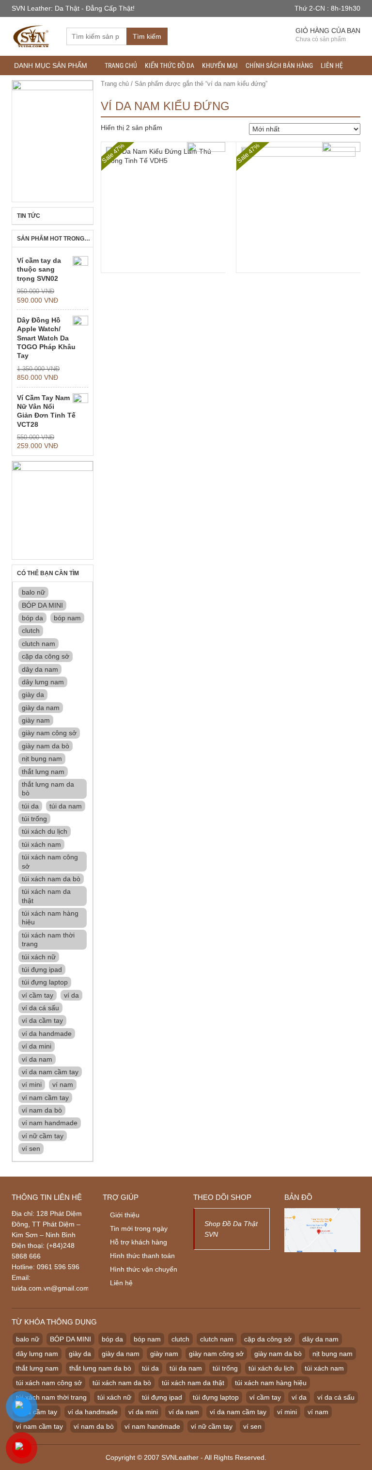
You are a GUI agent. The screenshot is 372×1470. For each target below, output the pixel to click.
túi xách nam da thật (46, 896)
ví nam (62, 1084)
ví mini (32, 1084)
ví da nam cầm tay (50, 1072)
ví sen (31, 1148)
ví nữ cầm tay (42, 1136)
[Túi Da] (32, 35)
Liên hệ (332, 65)
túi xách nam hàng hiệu (50, 917)
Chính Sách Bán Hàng (279, 65)
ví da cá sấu (40, 1008)
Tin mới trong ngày (139, 1228)
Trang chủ (121, 65)
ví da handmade (47, 1033)
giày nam (36, 720)
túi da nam (65, 806)
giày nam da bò (45, 746)
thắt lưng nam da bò (48, 788)
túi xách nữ (39, 957)
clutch (31, 630)
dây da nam (40, 669)
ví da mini (36, 1046)
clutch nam (38, 643)
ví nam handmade (50, 1123)
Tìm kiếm (147, 36)
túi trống (34, 819)
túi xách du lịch (44, 831)
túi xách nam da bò (51, 879)
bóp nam (67, 618)
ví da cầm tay (42, 1020)
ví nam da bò (42, 1110)
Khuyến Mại (220, 65)
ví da (71, 995)
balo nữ (33, 592)
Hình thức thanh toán (142, 1256)
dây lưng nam (43, 682)
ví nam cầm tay (45, 1097)
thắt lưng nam (43, 771)
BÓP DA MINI (42, 605)
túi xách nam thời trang (48, 939)
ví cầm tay (37, 995)
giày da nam (41, 707)
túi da (30, 806)
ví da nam (37, 1059)
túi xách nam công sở (50, 861)
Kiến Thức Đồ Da (169, 65)
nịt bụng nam (42, 758)
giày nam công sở (49, 733)
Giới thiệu (125, 1215)
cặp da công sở (45, 656)
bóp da (32, 618)
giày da (33, 694)
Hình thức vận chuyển (143, 1269)
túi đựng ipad (42, 969)
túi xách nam (41, 844)
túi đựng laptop (45, 982)
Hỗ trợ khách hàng (138, 1242)
